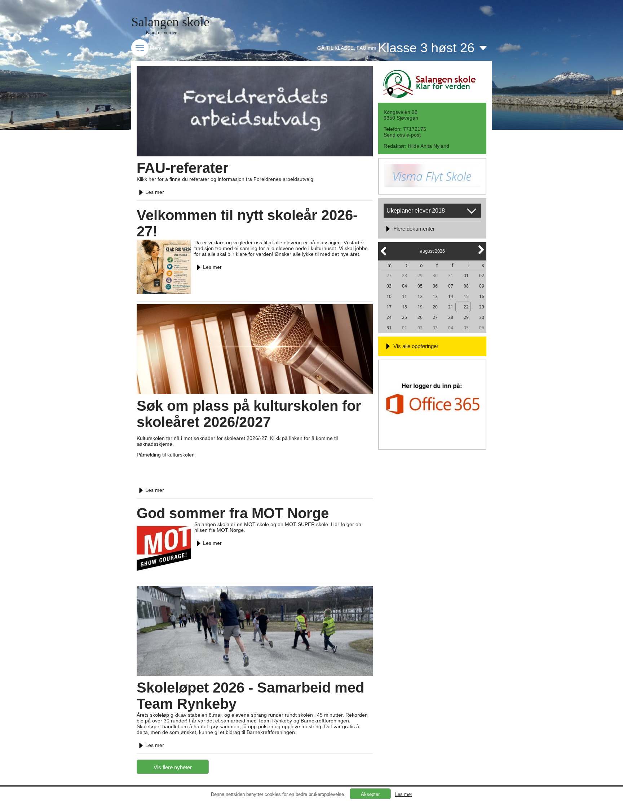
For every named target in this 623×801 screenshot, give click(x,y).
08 (466, 286)
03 (389, 286)
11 (404, 296)
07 (450, 286)
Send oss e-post (402, 135)
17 (389, 307)
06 (435, 286)
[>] (480, 254)
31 (450, 275)
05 (420, 286)
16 (481, 296)
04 (404, 286)
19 (420, 307)
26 (420, 317)
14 (450, 296)
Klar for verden (161, 32)
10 (389, 296)
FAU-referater (183, 168)
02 (481, 275)
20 (435, 307)
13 (435, 296)
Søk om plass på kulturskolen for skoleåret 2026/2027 (249, 414)
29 (420, 275)
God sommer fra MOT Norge (233, 513)
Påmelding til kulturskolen (166, 455)
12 (420, 296)
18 (404, 307)
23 (481, 307)
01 (466, 275)
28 (404, 275)
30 (435, 275)
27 (389, 275)
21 (450, 307)
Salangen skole (170, 22)
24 (389, 317)
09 (481, 286)
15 (466, 296)
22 (466, 307)
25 (404, 317)
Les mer (154, 192)
